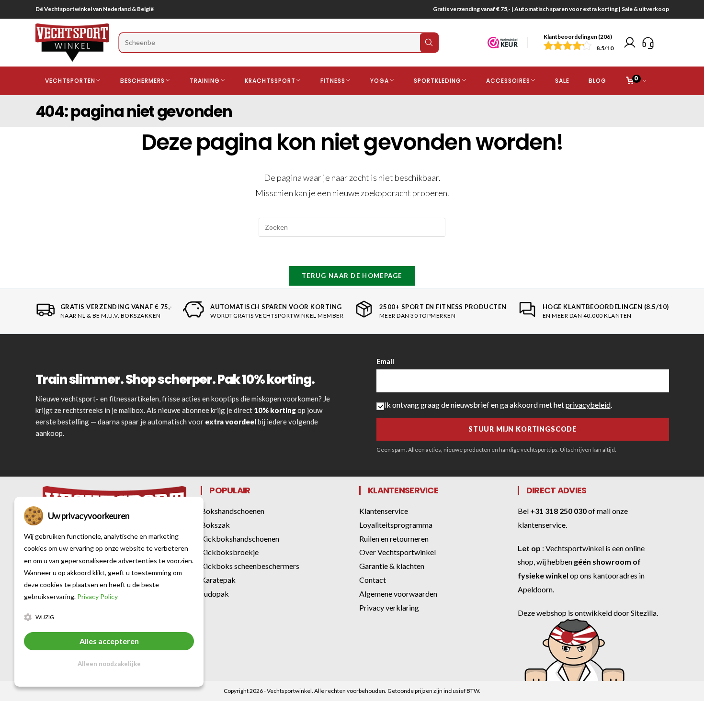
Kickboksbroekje (230, 551)
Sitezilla (644, 612)
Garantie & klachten (391, 565)
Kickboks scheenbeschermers (250, 565)
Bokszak (215, 524)
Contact (372, 579)
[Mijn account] (629, 42)
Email (385, 361)
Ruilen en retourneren (394, 538)
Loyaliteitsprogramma (395, 524)
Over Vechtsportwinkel (397, 551)
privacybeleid (588, 404)
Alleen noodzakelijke (109, 664)
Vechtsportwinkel (574, 548)
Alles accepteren (109, 640)
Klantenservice (383, 510)
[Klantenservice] (648, 42)
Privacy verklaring (389, 607)
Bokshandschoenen (232, 510)
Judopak (215, 593)
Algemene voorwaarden (398, 593)
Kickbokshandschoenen (240, 538)
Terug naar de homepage (352, 275)
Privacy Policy (97, 596)
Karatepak (218, 579)
